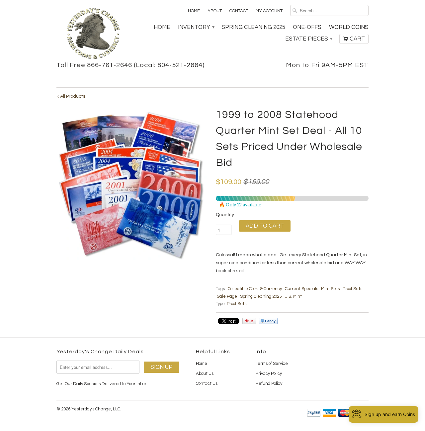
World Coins (349, 27)
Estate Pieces (308, 39)
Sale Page (227, 296)
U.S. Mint (293, 296)
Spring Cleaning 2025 (253, 27)
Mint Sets (330, 288)
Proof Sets (352, 288)
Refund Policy (269, 383)
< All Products (70, 96)
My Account (269, 11)
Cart (357, 39)
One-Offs (307, 27)
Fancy (268, 321)
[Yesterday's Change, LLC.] (92, 34)
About (215, 11)
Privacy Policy (269, 373)
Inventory (196, 27)
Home (194, 11)
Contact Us (206, 383)
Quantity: (225, 214)
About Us (204, 373)
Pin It (249, 321)
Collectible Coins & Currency (255, 288)
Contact (238, 11)
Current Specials (301, 288)
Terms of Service (272, 363)
